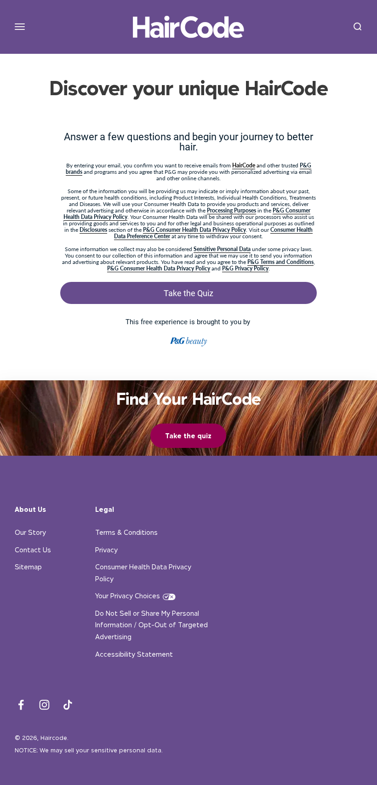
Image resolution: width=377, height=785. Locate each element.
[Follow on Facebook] (21, 705)
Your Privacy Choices (127, 595)
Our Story (30, 532)
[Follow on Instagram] (44, 705)
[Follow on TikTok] (68, 705)
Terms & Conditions (126, 532)
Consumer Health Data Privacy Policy (143, 572)
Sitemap (28, 566)
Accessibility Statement (134, 654)
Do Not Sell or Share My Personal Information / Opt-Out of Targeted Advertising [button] (151, 625)
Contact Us (33, 549)
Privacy (106, 549)
